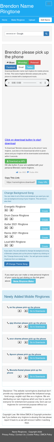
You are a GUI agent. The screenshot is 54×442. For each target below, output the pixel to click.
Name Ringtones (19, 431)
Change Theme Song (17, 264)
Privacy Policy (8, 434)
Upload (32, 19)
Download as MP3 (17, 161)
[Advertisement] (27, 111)
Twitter (30, 67)
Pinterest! (34, 62)
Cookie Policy (33, 434)
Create (45, 211)
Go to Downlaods (37, 311)
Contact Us (20, 434)
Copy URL (42, 182)
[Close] (6, 210)
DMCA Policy (46, 434)
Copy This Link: (12, 177)
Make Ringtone (18, 19)
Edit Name (45, 19)
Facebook (11, 67)
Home (4, 19)
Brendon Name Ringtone (17, 8)
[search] (46, 33)
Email (21, 67)
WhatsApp (22, 62)
